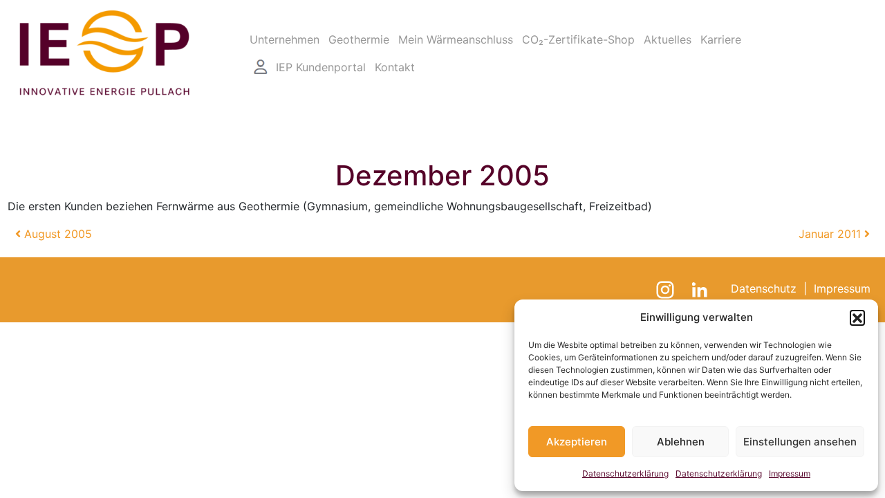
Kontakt (395, 67)
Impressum (789, 473)
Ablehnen (681, 441)
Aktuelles (667, 39)
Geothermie (358, 39)
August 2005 (56, 234)
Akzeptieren (576, 441)
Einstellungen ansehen (800, 441)
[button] (857, 317)
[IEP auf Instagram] (667, 288)
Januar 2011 (831, 234)
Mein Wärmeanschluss (455, 39)
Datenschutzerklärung (625, 473)
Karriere (720, 39)
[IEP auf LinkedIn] (701, 288)
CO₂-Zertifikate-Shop (578, 39)
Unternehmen (284, 39)
